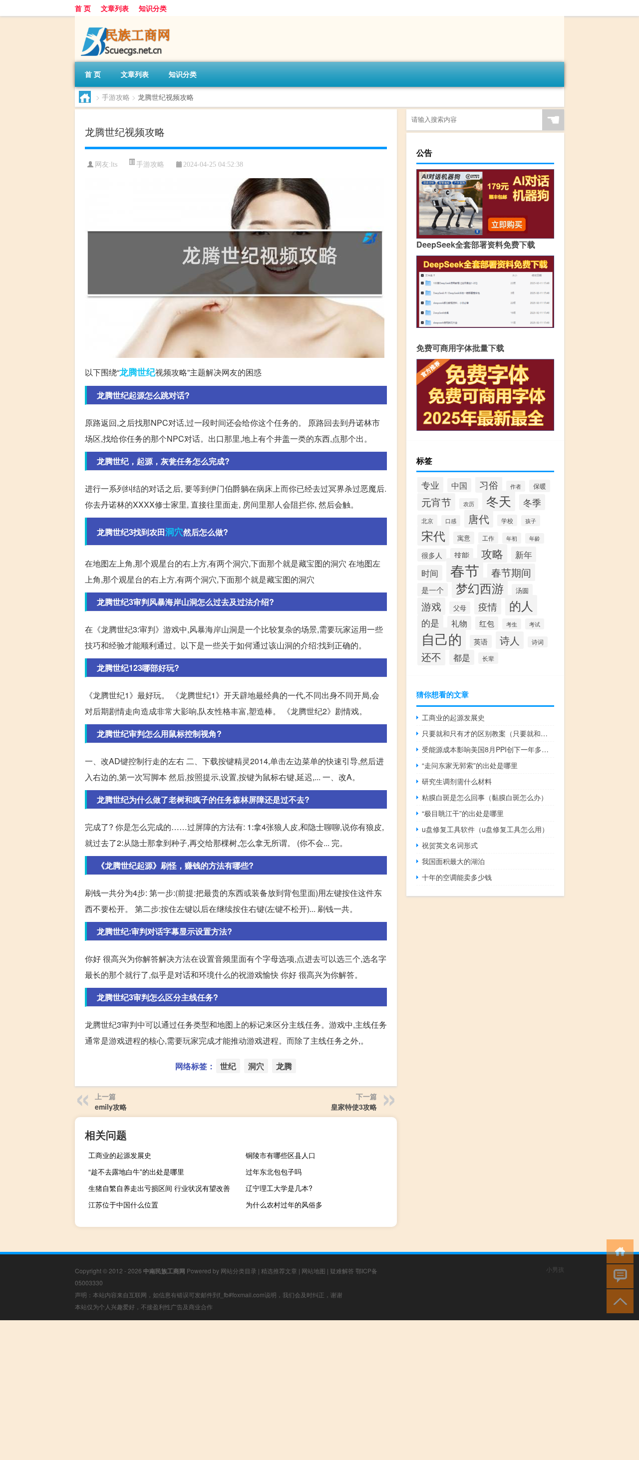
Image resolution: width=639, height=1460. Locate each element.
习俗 (488, 484)
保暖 (539, 486)
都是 (461, 657)
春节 (464, 570)
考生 (511, 624)
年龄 (534, 538)
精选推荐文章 (279, 1270)
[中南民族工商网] (127, 19)
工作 (488, 538)
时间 (429, 573)
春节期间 (511, 572)
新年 (523, 554)
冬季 (532, 502)
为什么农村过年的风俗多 (284, 1204)
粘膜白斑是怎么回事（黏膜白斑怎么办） (485, 797)
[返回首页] (618, 1250)
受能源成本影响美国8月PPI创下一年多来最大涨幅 (488, 749)
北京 (427, 520)
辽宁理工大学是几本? (279, 1188)
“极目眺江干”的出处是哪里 (463, 813)
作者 (515, 486)
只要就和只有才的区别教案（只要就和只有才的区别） (488, 733)
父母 (459, 607)
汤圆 (522, 590)
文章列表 (115, 8)
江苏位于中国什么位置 (123, 1204)
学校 (507, 520)
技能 (461, 555)
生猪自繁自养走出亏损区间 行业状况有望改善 (159, 1188)
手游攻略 (116, 97)
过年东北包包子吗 (274, 1171)
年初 (511, 538)
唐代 (478, 518)
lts (114, 164)
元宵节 (436, 502)
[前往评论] (618, 1275)
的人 (521, 605)
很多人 (431, 555)
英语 (481, 641)
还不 (431, 656)
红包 (486, 623)
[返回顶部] (618, 1300)
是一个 (432, 589)
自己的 (441, 638)
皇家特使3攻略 (354, 1107)
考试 (534, 624)
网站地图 (313, 1270)
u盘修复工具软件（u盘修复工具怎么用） (485, 829)
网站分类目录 (239, 1270)
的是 (430, 622)
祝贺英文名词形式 (450, 845)
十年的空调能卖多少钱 (457, 877)
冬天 (498, 501)
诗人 (510, 640)
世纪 (146, 371)
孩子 (530, 521)
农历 (468, 504)
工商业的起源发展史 (119, 1155)
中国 (459, 485)
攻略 (492, 553)
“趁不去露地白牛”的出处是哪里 (136, 1171)
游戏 (431, 606)
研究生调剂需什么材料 (457, 781)
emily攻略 (111, 1107)
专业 (430, 484)
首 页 (83, 8)
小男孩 (555, 1269)
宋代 (433, 535)
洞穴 (174, 531)
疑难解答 (342, 1270)
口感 (450, 521)
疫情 (487, 606)
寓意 (463, 538)
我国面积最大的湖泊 (453, 861)
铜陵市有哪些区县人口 (281, 1155)
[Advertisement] (299, 1390)
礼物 (459, 622)
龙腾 (128, 371)
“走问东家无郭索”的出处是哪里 (470, 765)
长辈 (488, 658)
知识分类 (153, 8)
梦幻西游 (480, 587)
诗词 (538, 642)
